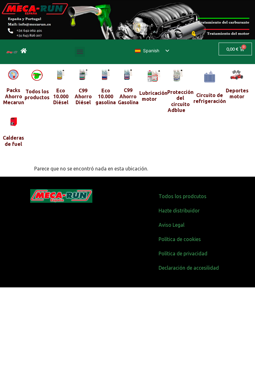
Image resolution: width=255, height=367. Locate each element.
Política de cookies (180, 239)
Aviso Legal (171, 225)
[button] (80, 52)
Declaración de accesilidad (189, 268)
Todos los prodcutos (182, 196)
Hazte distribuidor (179, 210)
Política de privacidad (183, 253)
